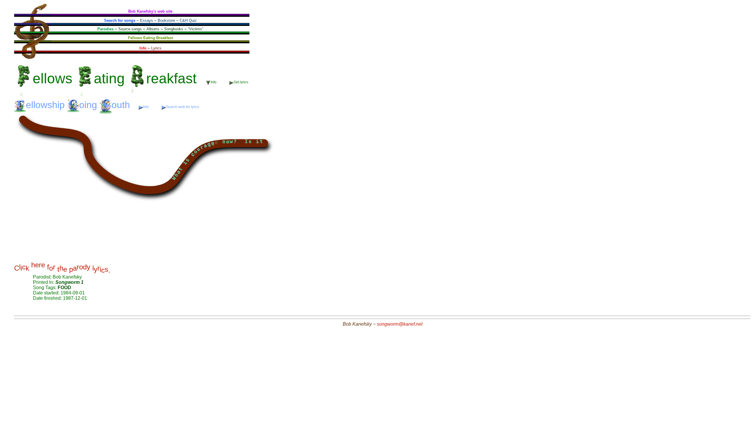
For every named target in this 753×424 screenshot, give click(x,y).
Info (146, 107)
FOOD (64, 287)
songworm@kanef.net (399, 324)
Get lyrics (241, 82)
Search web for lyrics (182, 107)
